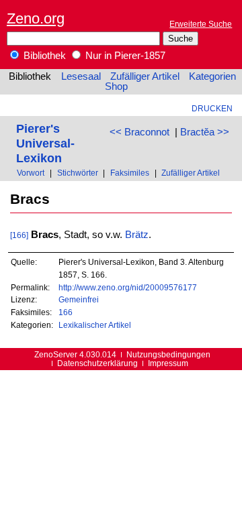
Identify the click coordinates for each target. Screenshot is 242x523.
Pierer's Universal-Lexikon (45, 143)
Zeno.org (36, 18)
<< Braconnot (139, 132)
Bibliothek (43, 55)
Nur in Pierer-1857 (124, 55)
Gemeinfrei (78, 299)
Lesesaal (81, 76)
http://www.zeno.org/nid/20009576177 (127, 287)
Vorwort (30, 172)
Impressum (168, 363)
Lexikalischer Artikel (94, 325)
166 (65, 312)
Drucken (212, 108)
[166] (19, 235)
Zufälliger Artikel (144, 76)
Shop (116, 86)
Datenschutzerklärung (97, 363)
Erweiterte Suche (200, 23)
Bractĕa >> (204, 132)
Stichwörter (77, 172)
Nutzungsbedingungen (168, 354)
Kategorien (212, 76)
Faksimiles (129, 172)
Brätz (137, 234)
